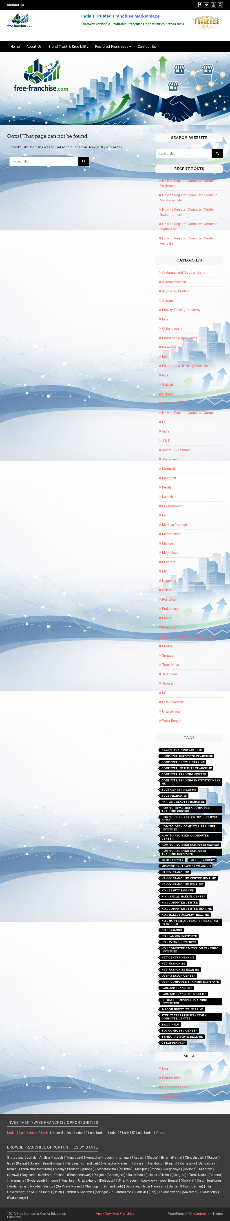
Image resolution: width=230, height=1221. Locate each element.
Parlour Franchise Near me (183, 994)
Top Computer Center (179, 1030)
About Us (34, 46)
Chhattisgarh (172, 329)
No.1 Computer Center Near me (186, 908)
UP (164, 693)
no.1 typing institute (178, 942)
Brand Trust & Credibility (68, 46)
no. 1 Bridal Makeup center (183, 896)
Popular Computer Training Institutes (184, 1001)
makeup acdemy (202, 860)
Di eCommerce (199, 1214)
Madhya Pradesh (174, 525)
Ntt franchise (173, 963)
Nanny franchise (175, 872)
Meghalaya (170, 553)
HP (164, 422)
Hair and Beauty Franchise (183, 801)
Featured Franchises (111, 46)
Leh (165, 515)
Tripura (167, 683)
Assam (167, 301)
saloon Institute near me (182, 1009)
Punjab (167, 618)
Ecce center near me (178, 789)
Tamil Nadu (170, 665)
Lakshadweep (172, 506)
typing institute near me (182, 1036)
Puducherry (170, 609)
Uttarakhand (171, 712)
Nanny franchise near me (182, 884)
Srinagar (168, 655)
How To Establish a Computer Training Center (185, 809)
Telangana (170, 674)
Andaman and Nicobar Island (183, 272)
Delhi (165, 357)
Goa (165, 375)
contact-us (15, 5)
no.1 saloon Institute (179, 936)
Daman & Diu (171, 347)
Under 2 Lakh (39, 1133)
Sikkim (167, 646)
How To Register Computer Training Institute (183, 852)
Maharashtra (171, 534)
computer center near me (183, 762)
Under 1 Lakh (16, 1133)
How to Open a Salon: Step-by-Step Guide (189, 819)
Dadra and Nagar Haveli (179, 338)
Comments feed (174, 1087)
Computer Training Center (183, 774)
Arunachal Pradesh (176, 291)
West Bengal (171, 721)
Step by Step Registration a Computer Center (184, 1017)
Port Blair (169, 599)
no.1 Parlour (171, 930)
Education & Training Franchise (185, 366)
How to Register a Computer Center (185, 837)
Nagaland (169, 581)
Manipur (168, 543)
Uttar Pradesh (173, 1042)
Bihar (166, 319)
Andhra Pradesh (174, 282)
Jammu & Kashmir (176, 450)
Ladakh (167, 497)
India (165, 431)
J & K (166, 441)
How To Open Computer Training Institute (188, 828)
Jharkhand (170, 459)
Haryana (168, 394)
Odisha (167, 590)
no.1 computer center (179, 902)
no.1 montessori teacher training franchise (189, 922)
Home (15, 46)
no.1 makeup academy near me (185, 914)
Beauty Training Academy (181, 310)
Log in (166, 1068)
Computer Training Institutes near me (190, 782)
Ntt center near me (178, 957)
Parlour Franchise (176, 987)
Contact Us (147, 46)
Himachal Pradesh (175, 403)
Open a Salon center (178, 975)
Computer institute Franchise (186, 768)
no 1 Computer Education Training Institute (190, 950)
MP (164, 571)
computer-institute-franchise (187, 756)
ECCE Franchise (174, 795)
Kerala (167, 487)
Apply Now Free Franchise (115, 1214)
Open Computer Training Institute (190, 981)
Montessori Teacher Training (186, 866)
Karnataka (169, 469)
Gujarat (167, 385)
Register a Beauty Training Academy (189, 637)
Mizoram (168, 562)
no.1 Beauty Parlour (177, 890)
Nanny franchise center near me (188, 878)
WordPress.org (173, 1097)
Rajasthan (169, 627)
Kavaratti (169, 478)
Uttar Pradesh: (173, 702)
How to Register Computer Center (188, 413)
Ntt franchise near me (180, 969)
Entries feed (171, 1078)
